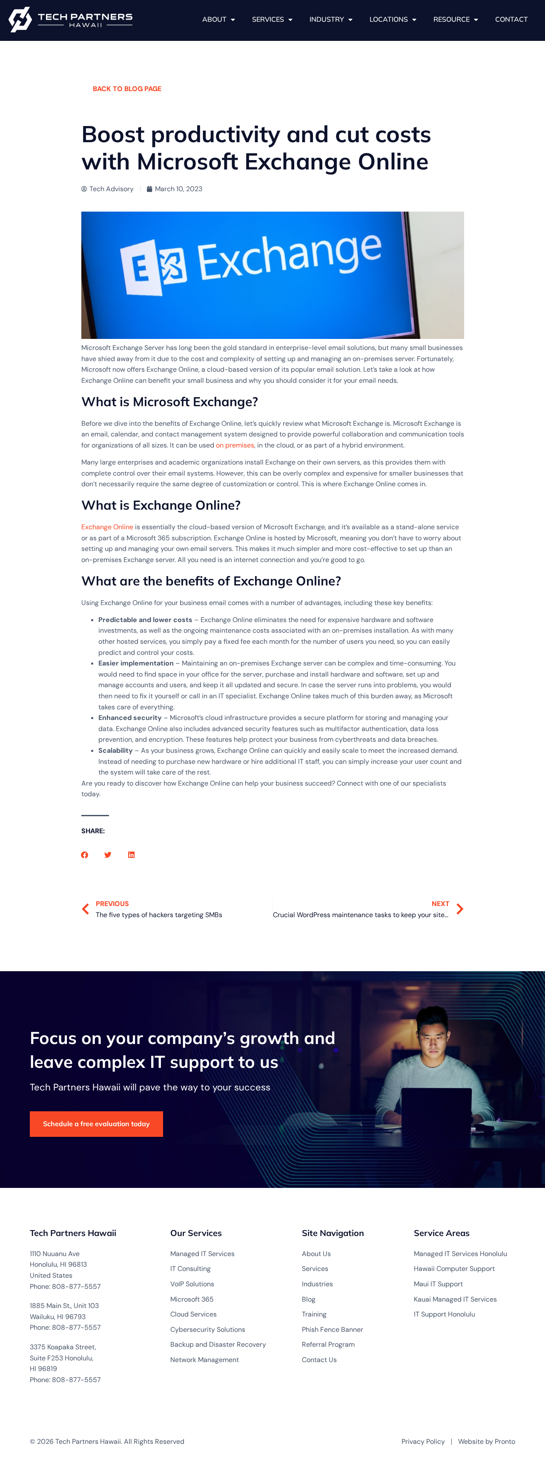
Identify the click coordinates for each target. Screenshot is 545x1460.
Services (268, 19)
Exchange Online (107, 526)
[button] (84, 854)
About (214, 19)
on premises (235, 445)
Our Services (196, 1233)
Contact (511, 19)
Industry (327, 19)
